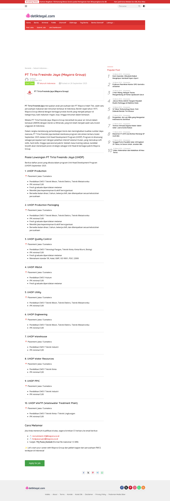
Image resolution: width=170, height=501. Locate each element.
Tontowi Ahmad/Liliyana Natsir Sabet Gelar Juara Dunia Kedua (127, 127)
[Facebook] (122, 488)
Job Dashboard (55, 27)
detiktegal (33, 79)
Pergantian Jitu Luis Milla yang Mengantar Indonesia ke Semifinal (129, 118)
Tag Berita (84, 23)
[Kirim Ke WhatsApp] (102, 472)
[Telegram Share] (97, 472)
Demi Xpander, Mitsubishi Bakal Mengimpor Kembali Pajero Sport (125, 77)
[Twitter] (126, 488)
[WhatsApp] (139, 488)
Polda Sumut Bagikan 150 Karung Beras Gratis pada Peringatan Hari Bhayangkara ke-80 (58, 2)
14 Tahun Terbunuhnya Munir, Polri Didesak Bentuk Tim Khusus (126, 110)
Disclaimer (89, 494)
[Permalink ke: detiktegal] (27, 79)
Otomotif (62, 23)
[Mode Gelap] (144, 6)
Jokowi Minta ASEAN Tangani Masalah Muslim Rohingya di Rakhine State (127, 102)
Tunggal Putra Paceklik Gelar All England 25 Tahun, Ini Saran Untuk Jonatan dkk (128, 143)
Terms (62, 494)
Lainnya (110, 23)
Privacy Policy (101, 494)
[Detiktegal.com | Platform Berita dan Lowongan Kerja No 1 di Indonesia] (40, 15)
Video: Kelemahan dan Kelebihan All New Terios (128, 151)
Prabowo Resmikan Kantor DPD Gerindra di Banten (128, 85)
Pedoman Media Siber (117, 494)
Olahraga (73, 23)
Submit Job (41, 27)
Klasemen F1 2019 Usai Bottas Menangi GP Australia (129, 135)
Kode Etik (78, 494)
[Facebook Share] (83, 472)
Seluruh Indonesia (47, 83)
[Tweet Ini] (88, 472)
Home (28, 23)
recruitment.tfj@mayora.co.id (45, 436)
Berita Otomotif (97, 23)
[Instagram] (135, 488)
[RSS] (143, 488)
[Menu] (26, 6)
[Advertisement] (85, 48)
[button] (139, 6)
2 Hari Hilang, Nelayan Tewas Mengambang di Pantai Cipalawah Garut (128, 94)
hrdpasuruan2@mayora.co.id (45, 439)
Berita (36, 23)
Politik (53, 23)
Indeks (47, 494)
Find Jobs (30, 27)
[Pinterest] (130, 488)
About (55, 494)
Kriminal (45, 23)
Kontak (70, 494)
